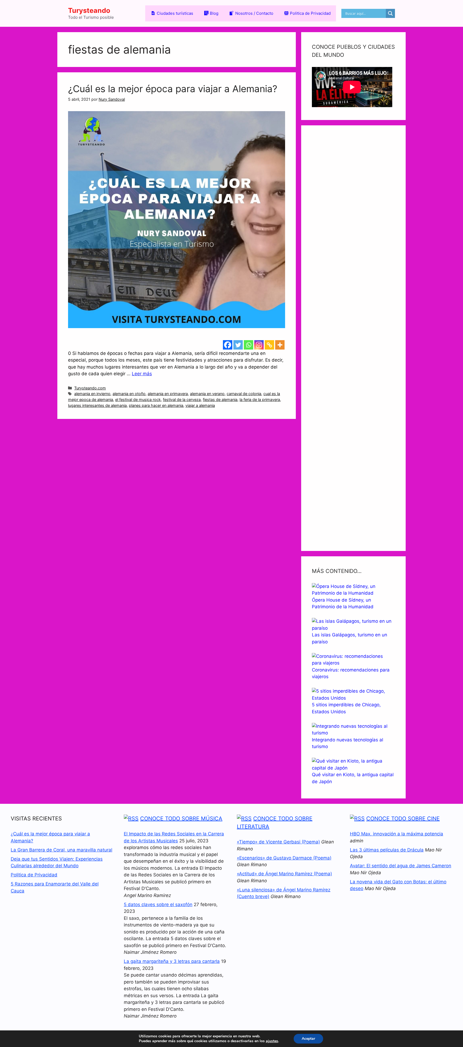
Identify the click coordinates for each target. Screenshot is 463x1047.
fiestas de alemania (220, 399)
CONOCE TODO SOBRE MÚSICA (181, 818)
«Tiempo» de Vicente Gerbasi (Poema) (278, 842)
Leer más (142, 373)
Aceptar (308, 1038)
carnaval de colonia (244, 393)
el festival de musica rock (138, 399)
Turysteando (89, 10)
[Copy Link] (269, 345)
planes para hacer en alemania (156, 405)
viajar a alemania (200, 405)
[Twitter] (238, 345)
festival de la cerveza (182, 399)
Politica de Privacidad (34, 874)
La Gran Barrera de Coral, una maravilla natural (61, 850)
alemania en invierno (92, 393)
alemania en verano (207, 393)
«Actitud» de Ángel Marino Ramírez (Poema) (284, 873)
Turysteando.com (90, 388)
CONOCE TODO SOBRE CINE (403, 818)
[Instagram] (259, 345)
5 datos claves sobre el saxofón (158, 904)
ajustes (272, 1041)
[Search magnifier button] (390, 13)
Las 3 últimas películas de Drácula (387, 850)
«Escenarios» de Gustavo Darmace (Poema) (284, 858)
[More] (280, 345)
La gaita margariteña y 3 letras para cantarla (172, 961)
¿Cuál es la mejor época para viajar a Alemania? (172, 88)
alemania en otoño (129, 393)
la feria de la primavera (260, 399)
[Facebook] (227, 345)
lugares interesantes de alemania (97, 405)
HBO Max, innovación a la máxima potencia (396, 833)
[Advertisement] (353, 338)
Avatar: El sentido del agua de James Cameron (400, 865)
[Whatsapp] (248, 345)
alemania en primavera (168, 393)
